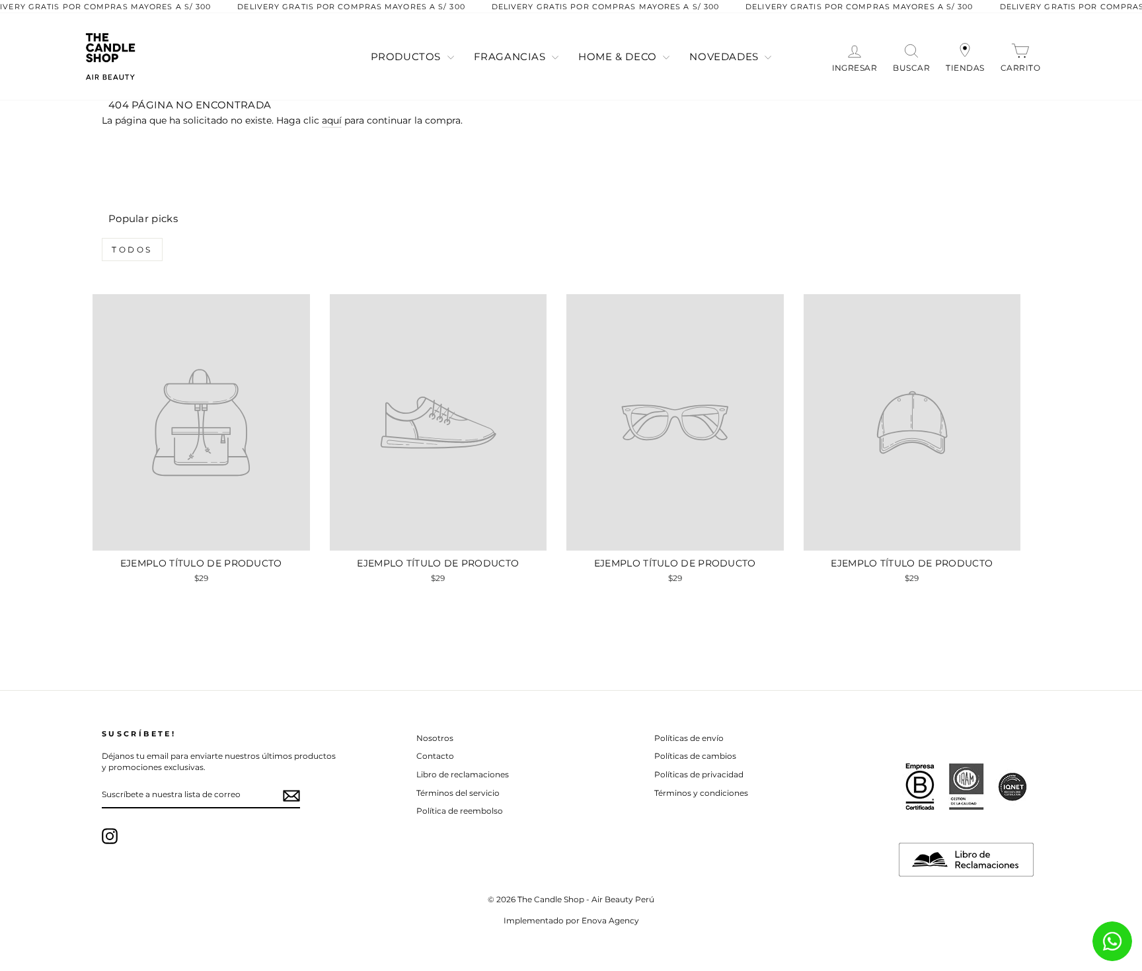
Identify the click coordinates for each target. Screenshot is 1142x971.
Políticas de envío (689, 738)
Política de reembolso (459, 811)
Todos (132, 249)
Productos (407, 56)
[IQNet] (1012, 786)
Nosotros (434, 738)
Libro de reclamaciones (462, 774)
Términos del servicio (458, 793)
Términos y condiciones (701, 793)
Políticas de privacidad (698, 774)
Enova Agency (610, 920)
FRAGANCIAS (511, 56)
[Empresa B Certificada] (920, 786)
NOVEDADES (725, 56)
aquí (332, 120)
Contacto (435, 756)
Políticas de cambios (695, 756)
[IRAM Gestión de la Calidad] (966, 786)
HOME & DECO (619, 56)
